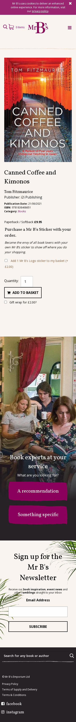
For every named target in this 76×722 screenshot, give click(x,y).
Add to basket (25, 292)
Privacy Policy (10, 684)
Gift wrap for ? (23, 302)
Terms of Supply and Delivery (19, 689)
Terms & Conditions (14, 695)
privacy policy (40, 11)
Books (22, 211)
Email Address (38, 600)
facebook (14, 704)
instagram (15, 712)
